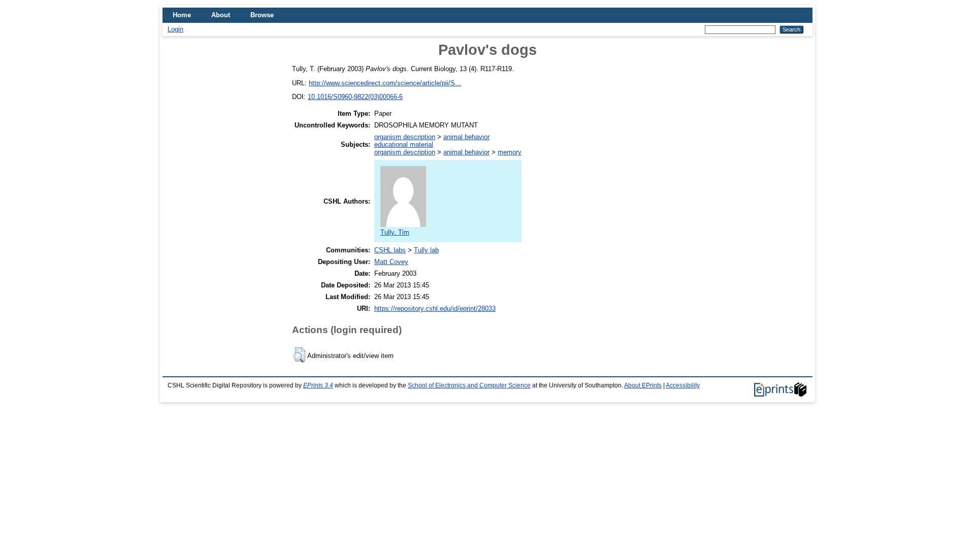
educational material (403, 144)
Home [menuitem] (182, 15)
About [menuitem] (220, 15)
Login (175, 29)
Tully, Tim (394, 232)
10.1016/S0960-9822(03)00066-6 (355, 97)
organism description (404, 137)
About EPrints (643, 385)
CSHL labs (390, 250)
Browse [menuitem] (262, 15)
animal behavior (466, 137)
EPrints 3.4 (318, 385)
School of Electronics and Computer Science (469, 385)
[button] (299, 355)
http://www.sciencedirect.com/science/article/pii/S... (385, 83)
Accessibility (683, 385)
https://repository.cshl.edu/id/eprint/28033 (435, 308)
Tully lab (426, 250)
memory (510, 152)
